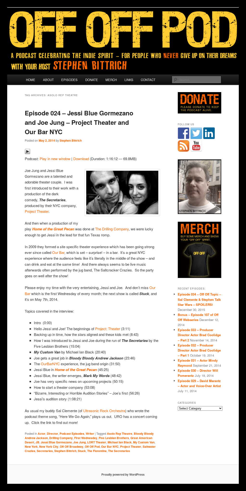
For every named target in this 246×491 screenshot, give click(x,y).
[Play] (27, 152)
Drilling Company (61, 438)
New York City (48, 446)
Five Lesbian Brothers (114, 438)
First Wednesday (85, 438)
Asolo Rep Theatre (119, 433)
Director (52, 433)
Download (81, 158)
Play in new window (55, 158)
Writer (90, 433)
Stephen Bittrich (71, 140)
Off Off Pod (92, 446)
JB (37, 442)
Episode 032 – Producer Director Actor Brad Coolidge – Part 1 (199, 350)
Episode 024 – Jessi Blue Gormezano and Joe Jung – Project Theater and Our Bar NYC (79, 122)
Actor (41, 433)
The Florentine (97, 451)
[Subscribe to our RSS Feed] (183, 146)
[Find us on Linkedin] (209, 133)
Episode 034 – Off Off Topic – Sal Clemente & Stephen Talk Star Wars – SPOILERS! (199, 299)
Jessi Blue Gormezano (56, 442)
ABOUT (48, 79)
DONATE (91, 79)
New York (31, 446)
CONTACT (148, 79)
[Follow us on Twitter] (196, 133)
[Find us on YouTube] (196, 146)
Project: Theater (107, 328)
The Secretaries (119, 451)
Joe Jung (79, 442)
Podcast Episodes (72, 433)
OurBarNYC (50, 363)
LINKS (128, 79)
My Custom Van (143, 442)
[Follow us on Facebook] (183, 133)
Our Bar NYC (110, 446)
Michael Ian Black (120, 442)
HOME (30, 79)
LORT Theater (96, 442)
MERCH (111, 79)
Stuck (82, 451)
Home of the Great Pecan (53, 229)
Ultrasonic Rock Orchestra (104, 410)
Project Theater (37, 211)
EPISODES (69, 79)
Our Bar (58, 252)
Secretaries (45, 451)
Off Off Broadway (71, 446)
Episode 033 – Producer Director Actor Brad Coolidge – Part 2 (199, 334)
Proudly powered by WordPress (123, 474)
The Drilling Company (112, 228)
